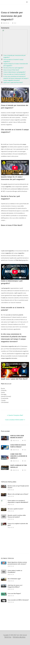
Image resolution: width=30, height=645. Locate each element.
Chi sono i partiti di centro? (15, 508)
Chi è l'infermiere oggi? (14, 578)
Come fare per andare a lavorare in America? (18, 456)
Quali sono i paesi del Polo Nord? (13, 82)
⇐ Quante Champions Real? (15, 415)
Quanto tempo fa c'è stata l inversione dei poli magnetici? (15, 64)
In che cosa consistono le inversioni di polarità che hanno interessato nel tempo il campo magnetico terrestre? (15, 78)
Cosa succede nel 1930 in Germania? (18, 600)
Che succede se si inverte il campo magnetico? (13, 60)
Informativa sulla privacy (19, 637)
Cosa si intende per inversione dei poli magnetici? (14, 56)
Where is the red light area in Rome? (18, 494)
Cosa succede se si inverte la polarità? (14, 74)
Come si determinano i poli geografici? (14, 72)
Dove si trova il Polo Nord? (11, 70)
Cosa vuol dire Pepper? (14, 593)
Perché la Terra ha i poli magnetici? (13, 67)
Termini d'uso (7, 637)
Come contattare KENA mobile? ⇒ (15, 419)
